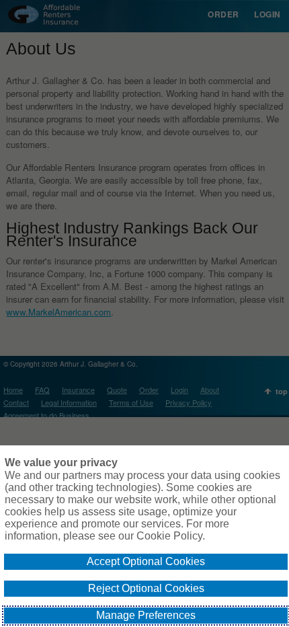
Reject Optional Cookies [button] (146, 588)
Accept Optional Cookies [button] (146, 561)
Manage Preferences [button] (146, 615)
